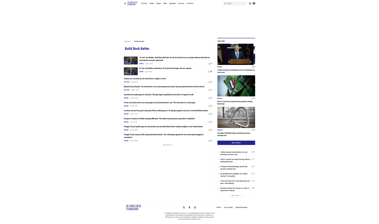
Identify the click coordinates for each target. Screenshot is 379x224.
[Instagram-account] (195, 207)
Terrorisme (190, 3)
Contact (218, 207)
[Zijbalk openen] (125, 3)
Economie (181, 3)
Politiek (151, 3)
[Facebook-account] (189, 207)
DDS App (144, 3)
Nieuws (158, 3)
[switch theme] (250, 3)
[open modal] (254, 3)
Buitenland (172, 3)
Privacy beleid (228, 207)
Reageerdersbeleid (241, 207)
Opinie (165, 3)
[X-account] (184, 207)
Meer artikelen (236, 143)
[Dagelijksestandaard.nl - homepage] (132, 3)
